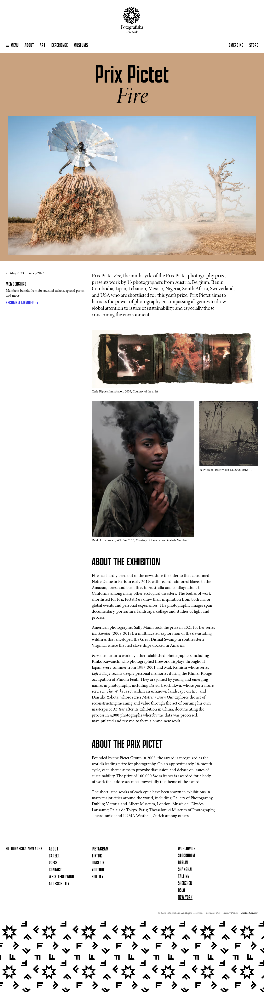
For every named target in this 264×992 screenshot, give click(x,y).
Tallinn (183, 876)
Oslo (181, 890)
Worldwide (186, 848)
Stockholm (186, 855)
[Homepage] (132, 20)
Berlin (183, 862)
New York (185, 897)
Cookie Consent (249, 913)
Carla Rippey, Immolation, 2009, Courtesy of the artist (125, 391)
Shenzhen (185, 883)
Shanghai (185, 869)
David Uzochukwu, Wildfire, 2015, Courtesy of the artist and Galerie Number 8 (140, 540)
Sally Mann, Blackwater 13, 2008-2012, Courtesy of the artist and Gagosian (224, 470)
